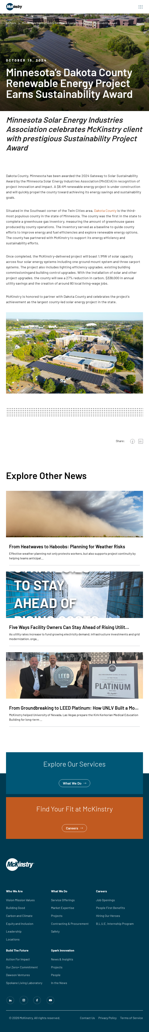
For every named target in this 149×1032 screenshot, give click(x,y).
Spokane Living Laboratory (24, 983)
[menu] (140, 7)
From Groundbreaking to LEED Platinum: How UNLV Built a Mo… (74, 708)
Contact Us (87, 1018)
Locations (13, 939)
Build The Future (17, 950)
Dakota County (105, 210)
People (56, 975)
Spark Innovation (62, 950)
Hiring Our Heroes (108, 915)
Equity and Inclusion (19, 923)
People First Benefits (110, 908)
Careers (12, 800)
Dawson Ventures (18, 975)
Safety (55, 931)
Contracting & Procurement (70, 923)
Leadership (14, 931)
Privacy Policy (107, 1018)
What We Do (15, 755)
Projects (56, 915)
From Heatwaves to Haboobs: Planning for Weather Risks (67, 546)
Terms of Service (131, 1018)
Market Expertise (62, 908)
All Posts (11, 23)
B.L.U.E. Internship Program (115, 923)
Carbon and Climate (19, 915)
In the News (59, 983)
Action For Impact (18, 959)
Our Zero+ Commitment (22, 967)
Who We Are (14, 891)
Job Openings (105, 900)
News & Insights (62, 959)
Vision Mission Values (20, 900)
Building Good (15, 908)
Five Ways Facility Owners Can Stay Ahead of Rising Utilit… (69, 627)
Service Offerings (63, 900)
